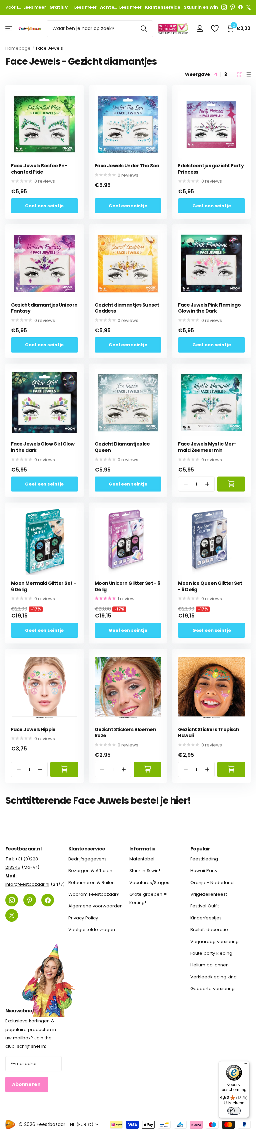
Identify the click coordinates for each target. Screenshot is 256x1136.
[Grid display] (239, 74)
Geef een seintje (44, 206)
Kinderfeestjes (206, 918)
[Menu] (245, 1065)
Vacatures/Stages (149, 882)
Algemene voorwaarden (95, 906)
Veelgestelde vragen (91, 929)
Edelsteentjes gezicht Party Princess (211, 169)
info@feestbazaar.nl (27, 884)
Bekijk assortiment (9, 28)
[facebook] (240, 7)
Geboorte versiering (212, 988)
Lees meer (35, 7)
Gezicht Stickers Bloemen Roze (125, 732)
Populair (200, 848)
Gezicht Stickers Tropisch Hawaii (208, 732)
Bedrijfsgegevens (87, 859)
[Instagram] (224, 7)
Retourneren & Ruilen (91, 882)
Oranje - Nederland (212, 882)
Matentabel (141, 859)
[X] (248, 7)
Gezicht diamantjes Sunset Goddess (127, 308)
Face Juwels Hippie (33, 729)
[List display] (248, 74)
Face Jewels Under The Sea (127, 166)
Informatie (142, 848)
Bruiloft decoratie (209, 929)
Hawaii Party (203, 871)
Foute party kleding (211, 953)
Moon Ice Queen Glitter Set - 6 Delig (210, 586)
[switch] (234, 1111)
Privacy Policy (83, 918)
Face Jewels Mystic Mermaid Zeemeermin (207, 447)
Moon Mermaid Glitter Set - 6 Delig (43, 586)
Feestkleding (204, 859)
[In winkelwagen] (231, 484)
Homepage (18, 48)
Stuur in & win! (144, 871)
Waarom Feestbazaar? (93, 894)
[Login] (199, 28)
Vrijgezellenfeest (208, 894)
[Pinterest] (232, 7)
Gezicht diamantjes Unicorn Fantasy (44, 308)
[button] (207, 484)
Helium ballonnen (209, 965)
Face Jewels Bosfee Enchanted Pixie (39, 169)
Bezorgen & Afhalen (90, 871)
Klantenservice (86, 848)
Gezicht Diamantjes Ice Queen (122, 447)
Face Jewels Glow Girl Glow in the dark (42, 447)
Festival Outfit (204, 906)
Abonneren (27, 1084)
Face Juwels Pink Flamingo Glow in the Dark (209, 308)
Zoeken (144, 28)
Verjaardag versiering (214, 941)
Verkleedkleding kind (213, 977)
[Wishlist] (214, 28)
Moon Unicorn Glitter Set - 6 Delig (127, 586)
